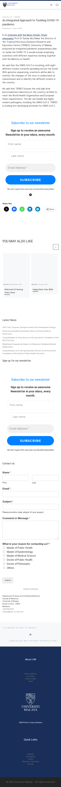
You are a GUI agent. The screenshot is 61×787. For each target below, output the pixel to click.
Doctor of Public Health (19, 559)
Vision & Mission (30, 674)
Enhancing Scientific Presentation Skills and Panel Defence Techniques (26, 332)
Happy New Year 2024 (43, 289)
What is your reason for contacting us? (26, 544)
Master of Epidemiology (20, 552)
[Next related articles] (56, 247)
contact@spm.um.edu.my (12, 612)
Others (10, 568)
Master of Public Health (20, 547)
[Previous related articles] (50, 247)
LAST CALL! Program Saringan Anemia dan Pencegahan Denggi (29, 327)
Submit (8, 580)
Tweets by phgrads (30, 589)
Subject (8, 501)
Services (30, 764)
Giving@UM (30, 757)
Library (30, 759)
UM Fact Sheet (30, 679)
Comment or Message (16, 518)
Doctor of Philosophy (18, 564)
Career (30, 681)
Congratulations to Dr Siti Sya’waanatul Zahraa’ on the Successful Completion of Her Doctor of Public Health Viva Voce (29, 352)
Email (7, 488)
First (5, 482)
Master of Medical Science (21, 555)
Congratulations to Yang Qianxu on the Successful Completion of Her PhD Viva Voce (30, 339)
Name (7, 472)
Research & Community (30, 762)
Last (34, 482)
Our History (30, 676)
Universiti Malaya (23, 782)
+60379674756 (8, 609)
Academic (30, 754)
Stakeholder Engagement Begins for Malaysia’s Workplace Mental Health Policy (29, 345)
